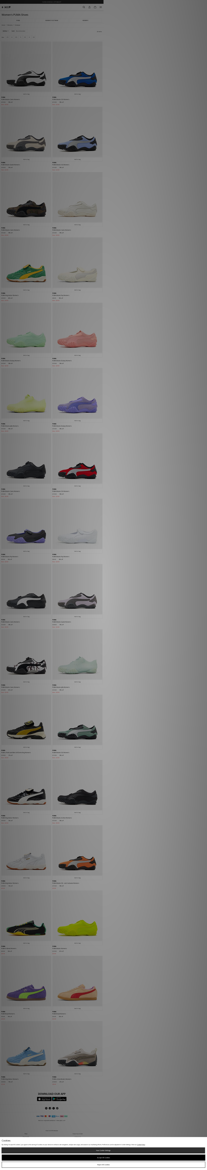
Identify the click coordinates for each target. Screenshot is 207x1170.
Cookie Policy (141, 1145)
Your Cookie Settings (103, 1150)
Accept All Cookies (103, 1158)
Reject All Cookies (103, 1165)
